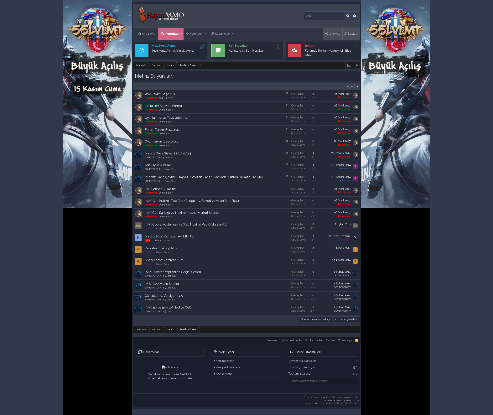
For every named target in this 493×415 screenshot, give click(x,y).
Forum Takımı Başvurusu (162, 130)
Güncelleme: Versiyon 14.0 (164, 296)
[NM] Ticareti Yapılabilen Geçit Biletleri (173, 272)
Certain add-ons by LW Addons (332, 403)
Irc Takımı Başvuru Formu (163, 106)
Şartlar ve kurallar (292, 340)
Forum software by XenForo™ (331, 397)
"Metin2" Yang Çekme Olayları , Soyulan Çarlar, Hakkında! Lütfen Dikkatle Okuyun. (204, 177)
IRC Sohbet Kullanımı (160, 189)
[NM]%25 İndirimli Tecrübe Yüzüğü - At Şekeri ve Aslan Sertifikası (192, 201)
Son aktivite (224, 374)
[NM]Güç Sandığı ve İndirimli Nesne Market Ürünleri (183, 213)
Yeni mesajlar (225, 361)
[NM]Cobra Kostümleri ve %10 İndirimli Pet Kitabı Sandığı (186, 224)
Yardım (330, 340)
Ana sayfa (148, 33)
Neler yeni (196, 33)
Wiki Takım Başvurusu (161, 94)
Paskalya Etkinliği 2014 (161, 248)
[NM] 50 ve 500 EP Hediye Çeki (168, 307)
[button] (182, 34)
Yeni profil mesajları (229, 367)
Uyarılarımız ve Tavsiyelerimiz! (167, 118)
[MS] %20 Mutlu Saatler (162, 284)
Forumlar (172, 33)
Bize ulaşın (273, 340)
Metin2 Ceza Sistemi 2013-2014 (168, 153)
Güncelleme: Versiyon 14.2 (164, 260)
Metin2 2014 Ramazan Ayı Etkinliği (169, 236)
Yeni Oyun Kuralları (158, 165)
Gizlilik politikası (314, 340)
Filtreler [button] (351, 86)
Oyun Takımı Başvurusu (162, 141)
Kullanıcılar (222, 33)
